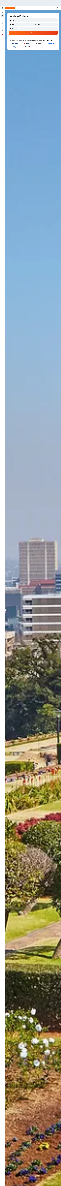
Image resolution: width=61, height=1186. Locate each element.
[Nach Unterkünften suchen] (2, 15)
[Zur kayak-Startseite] (10, 8)
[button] (2, 8)
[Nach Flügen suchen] (2, 12)
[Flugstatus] (2, 26)
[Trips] (2, 30)
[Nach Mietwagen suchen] (2, 18)
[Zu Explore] (2, 23)
